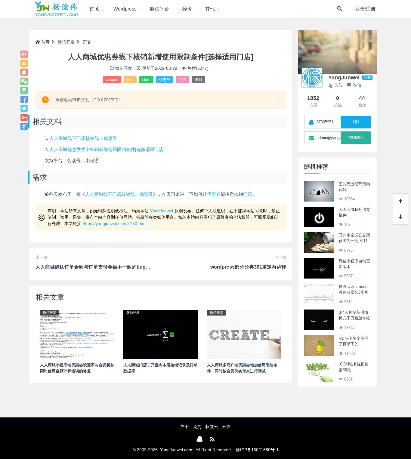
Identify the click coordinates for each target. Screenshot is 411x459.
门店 (182, 80)
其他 (210, 8)
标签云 (212, 426)
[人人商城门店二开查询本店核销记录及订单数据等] (160, 334)
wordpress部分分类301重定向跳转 (248, 267)
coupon (112, 80)
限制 (198, 80)
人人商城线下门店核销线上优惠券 (83, 138)
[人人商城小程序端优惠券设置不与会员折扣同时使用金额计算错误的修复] (77, 334)
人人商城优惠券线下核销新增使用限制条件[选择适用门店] (107, 149)
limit (130, 80)
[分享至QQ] (24, 72)
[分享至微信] (24, 81)
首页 (45, 42)
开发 (226, 426)
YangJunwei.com (176, 449)
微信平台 (159, 8)
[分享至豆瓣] (24, 90)
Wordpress (125, 8)
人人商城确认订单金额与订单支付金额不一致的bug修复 (95, 267)
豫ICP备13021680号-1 (257, 449)
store (146, 80)
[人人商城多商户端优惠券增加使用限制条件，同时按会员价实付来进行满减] (244, 334)
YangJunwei (161, 210)
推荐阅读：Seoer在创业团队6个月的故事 (354, 292)
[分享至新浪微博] (24, 54)
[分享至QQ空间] (24, 63)
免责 (197, 426)
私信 (357, 84)
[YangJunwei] (56, 9)
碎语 (187, 8)
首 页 (94, 8)
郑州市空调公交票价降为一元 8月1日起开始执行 (354, 241)
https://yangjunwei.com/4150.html (115, 223)
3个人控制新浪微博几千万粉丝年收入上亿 (354, 318)
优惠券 (164, 80)
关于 (184, 426)
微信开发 (66, 42)
